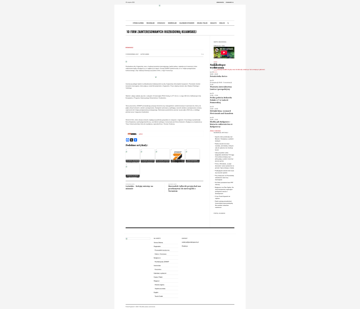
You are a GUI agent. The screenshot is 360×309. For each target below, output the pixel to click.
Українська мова (160, 288)
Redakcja (185, 246)
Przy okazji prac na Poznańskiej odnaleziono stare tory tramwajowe (224, 177)
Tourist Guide (159, 296)
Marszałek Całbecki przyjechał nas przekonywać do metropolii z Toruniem (184, 188)
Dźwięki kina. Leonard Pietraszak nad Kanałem (221, 112)
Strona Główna (158, 242)
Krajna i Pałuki (158, 277)
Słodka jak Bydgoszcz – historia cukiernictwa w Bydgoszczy (221, 124)
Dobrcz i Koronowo (160, 254)
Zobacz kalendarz (215, 131)
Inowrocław (157, 265)
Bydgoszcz (129, 47)
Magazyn (156, 281)
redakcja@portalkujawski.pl (190, 242)
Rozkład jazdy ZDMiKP (162, 261)
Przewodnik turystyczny (162, 250)
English (156, 292)
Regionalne (157, 246)
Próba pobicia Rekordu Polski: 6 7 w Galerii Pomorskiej (221, 100)
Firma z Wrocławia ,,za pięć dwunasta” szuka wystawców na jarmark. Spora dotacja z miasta (224, 166)
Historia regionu (159, 285)
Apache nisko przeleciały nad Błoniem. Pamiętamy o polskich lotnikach (224, 139)
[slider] (241, 69)
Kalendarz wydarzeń (160, 273)
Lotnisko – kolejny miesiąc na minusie (139, 187)
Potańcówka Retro (218, 76)
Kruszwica (158, 269)
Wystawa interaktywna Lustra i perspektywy (221, 88)
